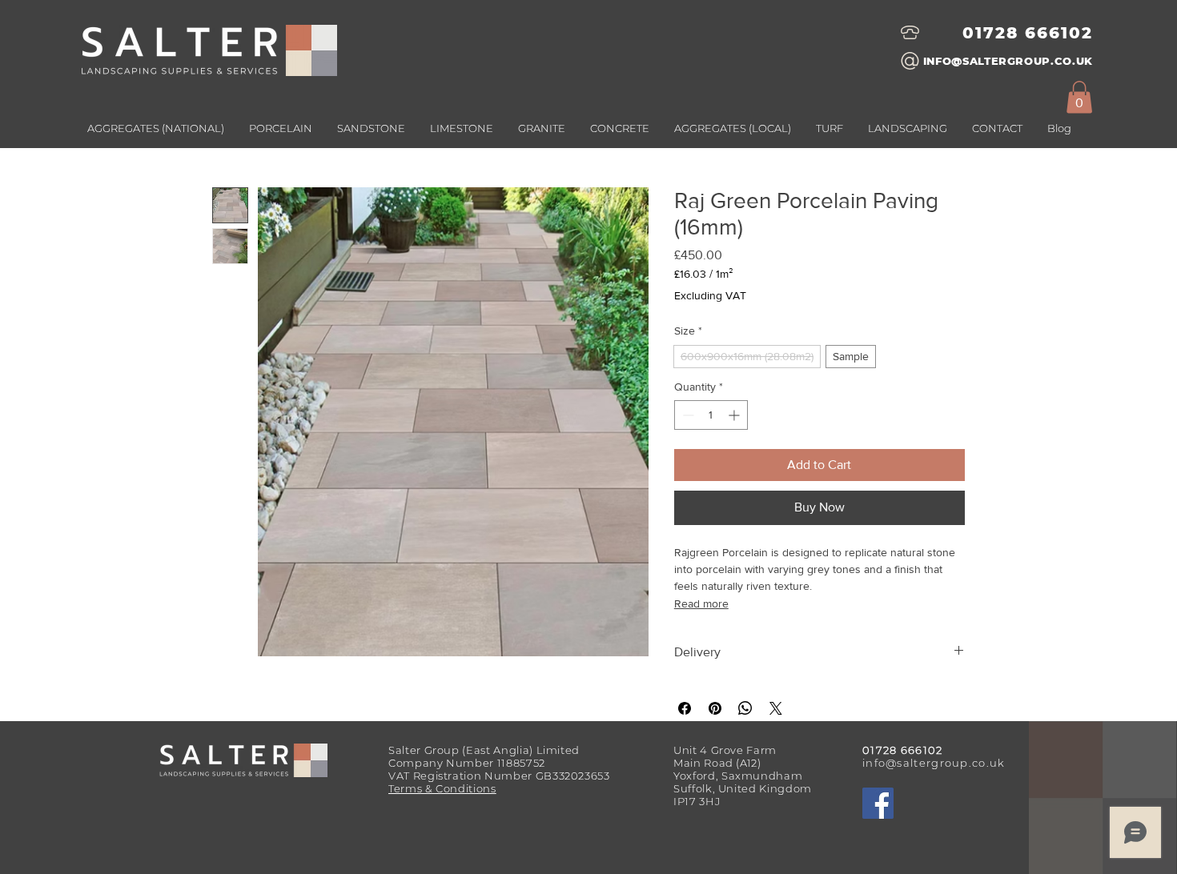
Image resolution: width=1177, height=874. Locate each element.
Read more (701, 603)
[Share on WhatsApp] (745, 708)
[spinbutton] (711, 415)
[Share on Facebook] (684, 708)
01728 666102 (1027, 32)
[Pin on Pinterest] (715, 708)
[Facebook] (878, 803)
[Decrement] (687, 415)
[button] (732, 128)
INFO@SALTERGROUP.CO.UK (1008, 60)
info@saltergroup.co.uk (934, 762)
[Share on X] (775, 708)
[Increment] (735, 415)
